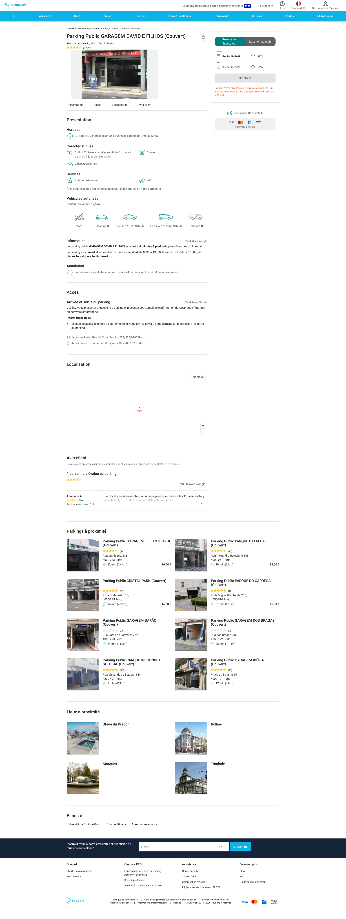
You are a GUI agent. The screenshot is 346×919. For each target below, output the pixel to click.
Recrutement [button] (74, 876)
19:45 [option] (259, 66)
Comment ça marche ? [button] (194, 881)
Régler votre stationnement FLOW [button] (201, 887)
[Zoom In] (203, 425)
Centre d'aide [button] (189, 876)
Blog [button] (242, 871)
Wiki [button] (242, 876)
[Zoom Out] (203, 431)
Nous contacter (190, 871)
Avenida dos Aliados (145, 824)
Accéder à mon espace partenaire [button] (142, 885)
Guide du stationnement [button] (253, 881)
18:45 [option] (259, 55)
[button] (125, 899)
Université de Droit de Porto (84, 824)
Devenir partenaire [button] (134, 880)
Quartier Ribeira (116, 824)
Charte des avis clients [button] (79, 871)
